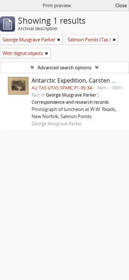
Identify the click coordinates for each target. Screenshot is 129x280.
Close (121, 5)
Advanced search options (64, 67)
